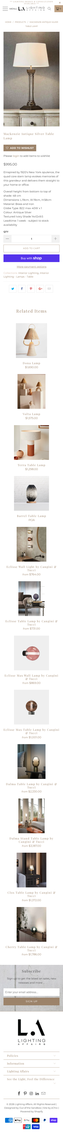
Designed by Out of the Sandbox (22, 1107)
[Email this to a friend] (49, 289)
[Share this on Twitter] (12, 289)
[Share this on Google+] (40, 289)
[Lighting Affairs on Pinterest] (25, 1094)
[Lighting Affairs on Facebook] (19, 1094)
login (16, 156)
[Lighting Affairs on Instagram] (31, 1094)
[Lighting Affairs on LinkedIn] (37, 1094)
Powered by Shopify (31, 1111)
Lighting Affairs (23, 1104)
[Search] (50, 8)
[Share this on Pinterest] (31, 289)
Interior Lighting (28, 273)
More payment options (31, 266)
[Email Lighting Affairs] (43, 1094)
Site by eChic (50, 1107)
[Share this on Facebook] (22, 289)
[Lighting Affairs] (31, 8)
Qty (6, 231)
